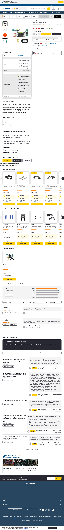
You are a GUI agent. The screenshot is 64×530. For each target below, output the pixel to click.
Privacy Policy (25, 516)
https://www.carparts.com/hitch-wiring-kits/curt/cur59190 (41, 424)
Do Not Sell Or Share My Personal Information (50, 518)
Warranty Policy (6, 152)
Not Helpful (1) (13, 324)
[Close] (62, 528)
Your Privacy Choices (28, 518)
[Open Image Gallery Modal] (20, 35)
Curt (19, 58)
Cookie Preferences (9, 518)
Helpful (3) (6, 324)
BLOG (3, 500)
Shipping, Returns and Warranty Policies (13, 131)
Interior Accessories (10, 20)
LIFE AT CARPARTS (6, 492)
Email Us (18, 160)
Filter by (29, 302)
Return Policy (19, 516)
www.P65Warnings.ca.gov (23, 92)
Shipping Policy (9, 137)
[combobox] (55, 302)
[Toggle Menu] (3, 9)
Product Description (8, 101)
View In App (61, 1)
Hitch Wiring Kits (21, 55)
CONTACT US (5, 504)
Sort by (47, 302)
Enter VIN (57, 16)
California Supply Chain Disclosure (45, 516)
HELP (3, 496)
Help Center (27, 160)
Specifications (6, 52)
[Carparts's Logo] (8, 8)
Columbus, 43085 (43, 45)
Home (3, 20)
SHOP (3, 488)
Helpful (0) (6, 312)
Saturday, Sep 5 (52, 43)
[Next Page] (38, 332)
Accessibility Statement (57, 516)
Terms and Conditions (33, 516)
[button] (32, 2)
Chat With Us (7, 160)
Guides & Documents (8, 117)
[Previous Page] (25, 332)
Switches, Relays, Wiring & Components (23, 20)
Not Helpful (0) (13, 312)
